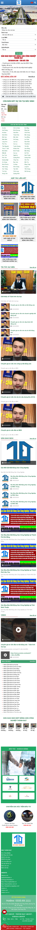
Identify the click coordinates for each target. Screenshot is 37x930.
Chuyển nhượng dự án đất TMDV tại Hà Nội (18, 729)
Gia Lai (15, 153)
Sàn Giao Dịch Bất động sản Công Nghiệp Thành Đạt (18, 57)
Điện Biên (4, 139)
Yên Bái (27, 146)
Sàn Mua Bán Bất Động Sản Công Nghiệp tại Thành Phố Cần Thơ (18, 571)
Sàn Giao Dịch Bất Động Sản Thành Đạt (9, 218)
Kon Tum (4, 155)
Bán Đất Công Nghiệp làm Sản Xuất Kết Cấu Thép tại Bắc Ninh (4, 105)
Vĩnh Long (16, 171)
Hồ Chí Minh (16, 128)
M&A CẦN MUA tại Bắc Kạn (11, 688)
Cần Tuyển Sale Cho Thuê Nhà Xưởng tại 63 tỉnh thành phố (9, 260)
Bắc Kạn (4, 137)
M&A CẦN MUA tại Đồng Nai (11, 674)
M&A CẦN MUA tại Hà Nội (11, 664)
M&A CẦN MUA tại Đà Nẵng (11, 668)
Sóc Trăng (5, 169)
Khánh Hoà (16, 148)
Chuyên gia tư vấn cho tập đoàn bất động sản (22, 323)
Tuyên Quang (16, 146)
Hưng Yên (4, 173)
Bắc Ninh (15, 137)
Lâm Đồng (27, 148)
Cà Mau (15, 164)
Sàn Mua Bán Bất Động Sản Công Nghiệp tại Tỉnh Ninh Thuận (18, 606)
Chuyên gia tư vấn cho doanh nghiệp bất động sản (23, 314)
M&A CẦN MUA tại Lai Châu (11, 698)
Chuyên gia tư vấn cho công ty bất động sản (16, 363)
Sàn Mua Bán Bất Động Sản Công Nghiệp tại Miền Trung (23, 485)
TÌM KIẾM (19, 53)
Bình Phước (5, 164)
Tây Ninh (15, 169)
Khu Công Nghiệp (5, 853)
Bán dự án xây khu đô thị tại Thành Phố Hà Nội (26, 729)
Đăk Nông (27, 150)
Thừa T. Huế (5, 148)
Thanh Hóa (16, 135)
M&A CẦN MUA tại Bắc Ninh (11, 690)
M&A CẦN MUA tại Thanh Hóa (12, 684)
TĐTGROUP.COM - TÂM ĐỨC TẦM (18, 60)
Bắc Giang (27, 135)
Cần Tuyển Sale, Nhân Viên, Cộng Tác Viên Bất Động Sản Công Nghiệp (27, 218)
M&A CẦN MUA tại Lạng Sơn (12, 700)
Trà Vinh (4, 171)
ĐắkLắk (4, 153)
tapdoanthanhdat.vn (6, 877)
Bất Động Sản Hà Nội (6, 855)
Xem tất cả (31, 76)
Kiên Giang (16, 166)
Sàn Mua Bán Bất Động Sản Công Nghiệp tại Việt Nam (23, 477)
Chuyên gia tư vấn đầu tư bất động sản (23, 305)
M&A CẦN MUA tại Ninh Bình (12, 682)
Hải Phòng (5, 130)
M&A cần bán (4, 867)
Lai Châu (27, 139)
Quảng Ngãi (5, 160)
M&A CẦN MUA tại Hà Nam (11, 676)
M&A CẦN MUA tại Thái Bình (12, 710)
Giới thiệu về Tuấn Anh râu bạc (11, 296)
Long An (27, 166)
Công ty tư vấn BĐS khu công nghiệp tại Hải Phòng (17, 91)
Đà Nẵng (27, 128)
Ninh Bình (4, 135)
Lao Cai (15, 141)
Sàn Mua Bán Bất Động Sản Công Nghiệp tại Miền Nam (23, 494)
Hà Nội (4, 128)
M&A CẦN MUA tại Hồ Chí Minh (12, 666)
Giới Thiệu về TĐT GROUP (9, 239)
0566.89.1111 (27, 825)
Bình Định (4, 150)
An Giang (4, 162)
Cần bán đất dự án (11, 96)
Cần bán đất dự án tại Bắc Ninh (27, 96)
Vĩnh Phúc (27, 132)
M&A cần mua (5, 865)
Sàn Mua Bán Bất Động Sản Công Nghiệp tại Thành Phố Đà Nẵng (18, 536)
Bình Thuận (16, 150)
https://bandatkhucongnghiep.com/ (10, 886)
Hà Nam (4, 132)
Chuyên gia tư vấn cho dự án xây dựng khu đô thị (18, 397)
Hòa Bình (15, 132)
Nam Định (27, 141)
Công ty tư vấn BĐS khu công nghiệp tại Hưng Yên (17, 79)
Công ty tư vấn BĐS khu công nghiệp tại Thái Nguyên (18, 89)
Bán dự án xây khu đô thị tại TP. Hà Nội (33, 729)
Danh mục (5, 32)
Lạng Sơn (4, 141)
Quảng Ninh (16, 173)
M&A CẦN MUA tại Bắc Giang (12, 686)
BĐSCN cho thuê (5, 859)
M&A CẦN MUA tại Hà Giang (12, 696)
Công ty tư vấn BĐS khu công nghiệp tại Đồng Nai (17, 87)
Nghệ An (15, 155)
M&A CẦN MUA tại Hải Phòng (12, 670)
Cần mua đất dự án (6, 861)
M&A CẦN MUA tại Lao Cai (11, 702)
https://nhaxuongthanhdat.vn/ (9, 881)
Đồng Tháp (27, 164)
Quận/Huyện (5, 47)
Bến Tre (27, 162)
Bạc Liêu (15, 162)
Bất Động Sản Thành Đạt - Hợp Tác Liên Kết (27, 197)
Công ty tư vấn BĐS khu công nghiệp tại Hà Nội (16, 85)
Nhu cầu (4, 28)
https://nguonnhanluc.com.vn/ (9, 884)
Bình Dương (16, 130)
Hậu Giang (5, 166)
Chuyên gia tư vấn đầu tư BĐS (11, 430)
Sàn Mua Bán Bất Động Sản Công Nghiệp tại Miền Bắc (23, 502)
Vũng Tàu (15, 160)
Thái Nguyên (5, 146)
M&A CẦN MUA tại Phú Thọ (11, 706)
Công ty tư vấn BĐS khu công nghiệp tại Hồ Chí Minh (18, 93)
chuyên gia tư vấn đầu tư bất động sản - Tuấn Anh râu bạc (18, 646)
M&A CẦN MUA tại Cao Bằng (12, 692)
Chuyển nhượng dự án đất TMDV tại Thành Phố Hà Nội (3, 729)
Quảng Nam (28, 157)
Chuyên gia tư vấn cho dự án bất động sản (22, 331)
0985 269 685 (10, 827)
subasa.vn (4, 888)
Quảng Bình (16, 157)
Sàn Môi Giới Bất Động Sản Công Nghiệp (15, 467)
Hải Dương (27, 171)
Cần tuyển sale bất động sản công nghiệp (27, 239)
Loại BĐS (4, 37)
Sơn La (15, 144)
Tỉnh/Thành (5, 42)
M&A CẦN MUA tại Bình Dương (12, 672)
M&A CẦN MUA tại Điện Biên (12, 694)
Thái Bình (27, 144)
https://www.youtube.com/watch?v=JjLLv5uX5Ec (21, 654)
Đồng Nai (27, 130)
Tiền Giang (27, 169)
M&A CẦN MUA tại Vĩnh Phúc (12, 680)
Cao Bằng (27, 137)
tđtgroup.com (4, 875)
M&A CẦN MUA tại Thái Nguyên (12, 712)
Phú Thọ (4, 144)
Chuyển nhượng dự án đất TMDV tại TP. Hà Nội (11, 729)
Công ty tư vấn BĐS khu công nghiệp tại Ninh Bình (17, 83)
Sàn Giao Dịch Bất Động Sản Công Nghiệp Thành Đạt (9, 197)
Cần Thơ (27, 160)
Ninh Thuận (27, 155)
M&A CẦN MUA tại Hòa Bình (11, 678)
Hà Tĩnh (27, 153)
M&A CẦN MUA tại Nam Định (12, 704)
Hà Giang (15, 139)
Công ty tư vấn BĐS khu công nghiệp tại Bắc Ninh (17, 81)
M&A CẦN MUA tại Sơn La (11, 708)
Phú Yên (4, 157)
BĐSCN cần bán (5, 857)
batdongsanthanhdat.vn (7, 879)
